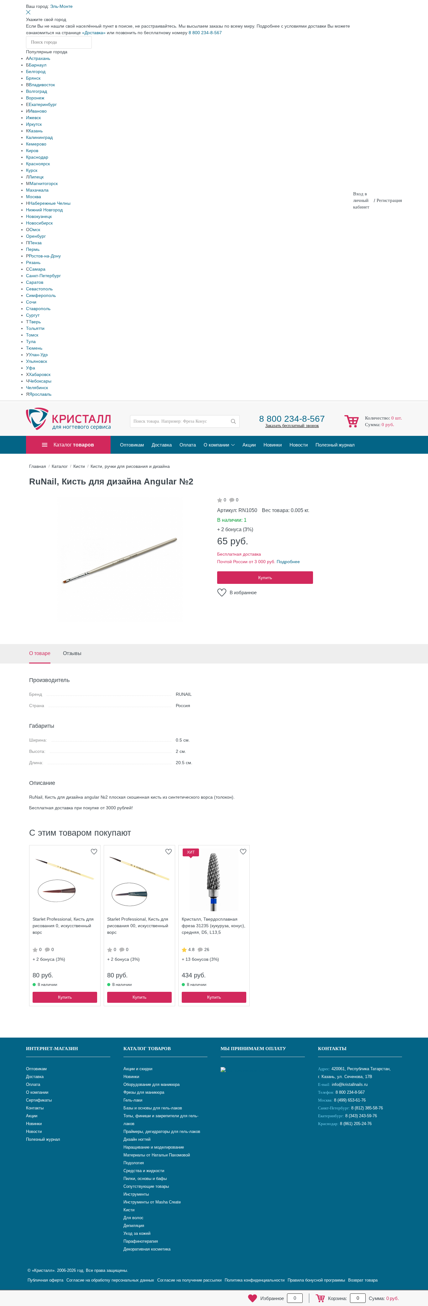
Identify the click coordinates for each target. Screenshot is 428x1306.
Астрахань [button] (39, 58)
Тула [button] (31, 341)
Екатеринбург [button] (43, 104)
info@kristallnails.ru (349, 1084)
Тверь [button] (35, 321)
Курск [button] (31, 170)
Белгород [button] (35, 71)
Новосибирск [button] (39, 222)
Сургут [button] (32, 315)
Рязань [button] (33, 262)
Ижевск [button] (33, 117)
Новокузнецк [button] (39, 216)
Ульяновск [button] (36, 361)
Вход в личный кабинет (361, 200)
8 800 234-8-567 (205, 32)
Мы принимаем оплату (253, 1048)
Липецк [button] (36, 176)
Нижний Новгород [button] (44, 209)
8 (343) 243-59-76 (361, 1115)
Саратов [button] (34, 282)
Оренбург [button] (36, 236)
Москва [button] (33, 196)
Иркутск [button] (34, 124)
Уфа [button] (30, 367)
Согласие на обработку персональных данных (110, 1280)
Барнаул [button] (37, 64)
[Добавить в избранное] (94, 852)
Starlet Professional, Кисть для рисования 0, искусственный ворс (63, 926)
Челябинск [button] (37, 387)
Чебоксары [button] (40, 380)
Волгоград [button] (36, 91)
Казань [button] (36, 130)
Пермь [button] (32, 249)
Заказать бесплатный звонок (292, 425)
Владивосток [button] (42, 84)
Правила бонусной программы (316, 1280)
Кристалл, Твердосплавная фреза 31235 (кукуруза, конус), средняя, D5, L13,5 (213, 926)
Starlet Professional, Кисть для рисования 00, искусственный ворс (137, 926)
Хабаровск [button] (39, 374)
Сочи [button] (31, 301)
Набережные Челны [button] (49, 203)
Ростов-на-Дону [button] (45, 255)
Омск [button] (34, 229)
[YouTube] (340, 1144)
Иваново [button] (38, 111)
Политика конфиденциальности (254, 1280)
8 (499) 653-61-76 (350, 1100)
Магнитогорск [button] (44, 183)
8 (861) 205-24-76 (356, 1123)
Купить (265, 577)
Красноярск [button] (38, 163)
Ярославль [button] (40, 394)
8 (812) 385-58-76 (367, 1108)
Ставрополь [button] (38, 308)
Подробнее (288, 561)
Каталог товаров (147, 1048)
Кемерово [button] (36, 143)
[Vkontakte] (324, 1144)
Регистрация (389, 200)
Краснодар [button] (37, 157)
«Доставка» (94, 32)
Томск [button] (32, 334)
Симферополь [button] (41, 295)
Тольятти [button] (35, 328)
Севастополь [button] (39, 288)
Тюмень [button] (34, 348)
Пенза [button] (35, 242)
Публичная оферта (45, 1280)
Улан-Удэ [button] (38, 354)
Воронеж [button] (35, 97)
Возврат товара (363, 1280)
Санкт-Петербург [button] (43, 275)
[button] (61, 6)
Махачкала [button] (37, 190)
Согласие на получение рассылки (189, 1280)
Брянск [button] (33, 78)
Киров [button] (32, 150)
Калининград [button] (39, 137)
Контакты (332, 1048)
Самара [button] (37, 269)
